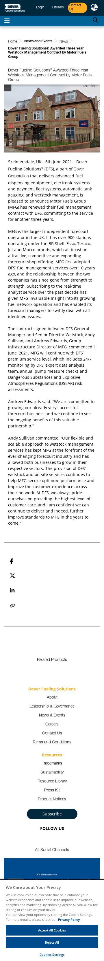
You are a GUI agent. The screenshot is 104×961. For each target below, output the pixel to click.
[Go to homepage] (15, 8)
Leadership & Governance (52, 707)
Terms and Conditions (52, 742)
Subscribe (52, 814)
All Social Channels (52, 850)
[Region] (94, 8)
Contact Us (52, 734)
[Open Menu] (7, 21)
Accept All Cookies (52, 930)
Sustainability (52, 773)
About (52, 698)
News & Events (52, 716)
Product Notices (52, 800)
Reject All (52, 942)
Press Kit (52, 791)
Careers (52, 725)
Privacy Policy (69, 919)
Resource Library (52, 782)
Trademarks (52, 764)
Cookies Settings (52, 954)
